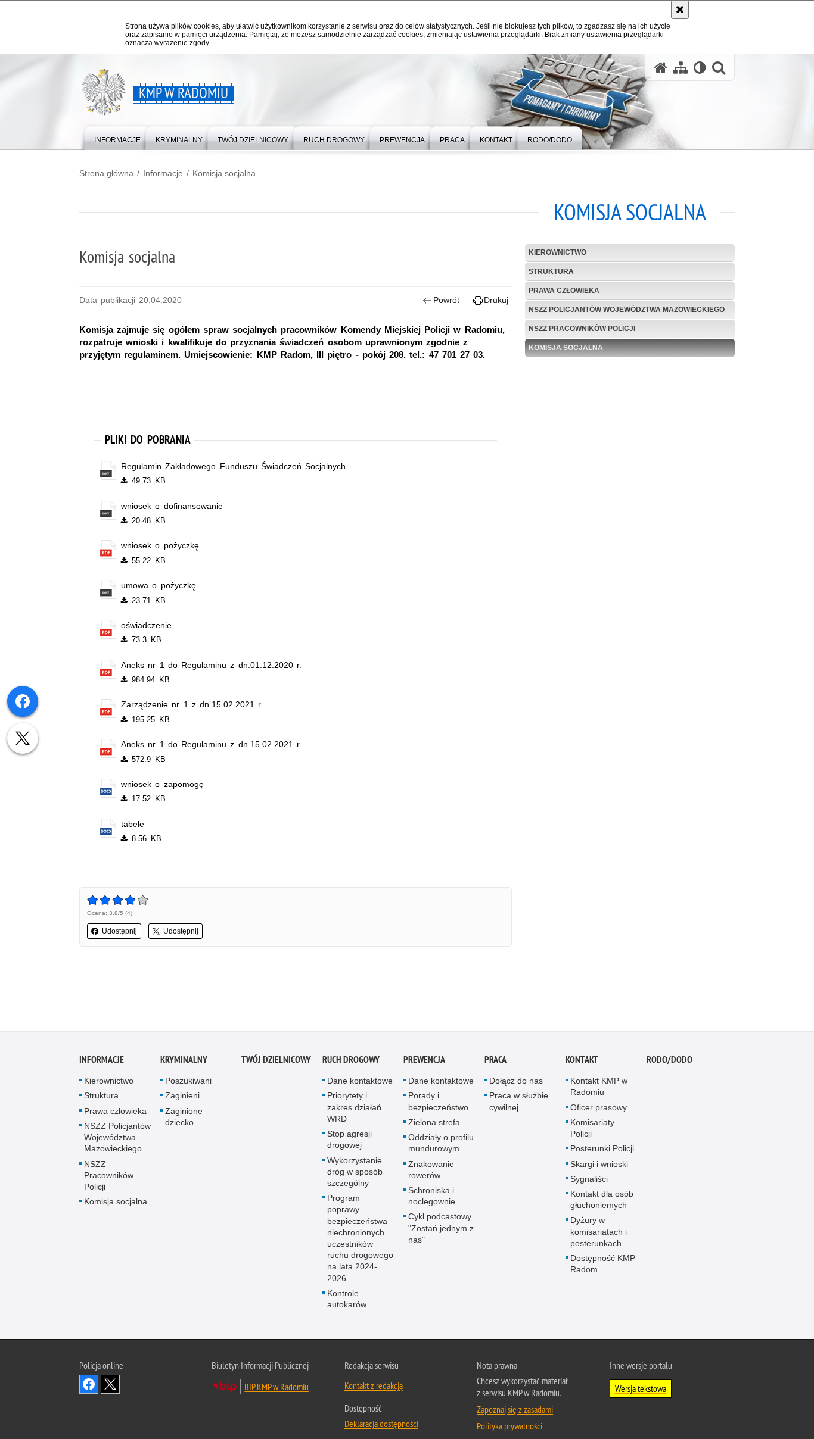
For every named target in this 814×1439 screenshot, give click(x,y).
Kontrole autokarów (346, 1299)
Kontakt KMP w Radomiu (598, 1086)
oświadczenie (146, 625)
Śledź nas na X (110, 1384)
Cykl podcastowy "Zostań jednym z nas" (441, 1228)
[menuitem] (117, 137)
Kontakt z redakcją (373, 1386)
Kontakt (582, 1060)
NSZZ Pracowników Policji (582, 328)
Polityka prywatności (509, 1426)
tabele (132, 824)
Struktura (551, 271)
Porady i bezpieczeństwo (438, 1101)
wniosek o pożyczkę (159, 545)
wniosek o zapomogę (162, 784)
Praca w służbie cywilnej (518, 1101)
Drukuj (496, 300)
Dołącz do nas (516, 1081)
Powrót (446, 300)
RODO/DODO (669, 1060)
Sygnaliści (589, 1179)
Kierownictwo (557, 252)
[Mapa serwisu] (680, 67)
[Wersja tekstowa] (700, 67)
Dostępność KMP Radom (602, 1264)
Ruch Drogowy (351, 1060)
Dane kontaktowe (360, 1081)
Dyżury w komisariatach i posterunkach (598, 1232)
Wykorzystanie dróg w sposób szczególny (355, 1172)
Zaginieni (182, 1096)
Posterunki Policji (602, 1149)
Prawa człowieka (564, 290)
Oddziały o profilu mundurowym (441, 1143)
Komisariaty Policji (592, 1128)
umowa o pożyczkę (158, 585)
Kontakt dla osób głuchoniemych (601, 1200)
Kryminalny (183, 1060)
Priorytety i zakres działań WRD (354, 1107)
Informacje (163, 173)
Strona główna (106, 173)
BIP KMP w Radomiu (276, 1387)
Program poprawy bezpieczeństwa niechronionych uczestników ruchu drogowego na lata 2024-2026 (360, 1238)
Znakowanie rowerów (431, 1169)
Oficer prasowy (598, 1108)
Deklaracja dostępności (381, 1424)
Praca (495, 1060)
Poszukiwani (188, 1081)
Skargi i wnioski (599, 1164)
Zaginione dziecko (184, 1117)
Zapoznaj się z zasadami (515, 1410)
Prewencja (424, 1060)
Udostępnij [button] (119, 931)
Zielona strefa (434, 1123)
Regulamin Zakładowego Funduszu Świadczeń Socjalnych (233, 466)
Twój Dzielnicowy (276, 1060)
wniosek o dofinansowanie (171, 506)
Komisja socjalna (224, 173)
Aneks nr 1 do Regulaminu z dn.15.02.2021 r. (211, 744)
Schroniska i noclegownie (431, 1196)
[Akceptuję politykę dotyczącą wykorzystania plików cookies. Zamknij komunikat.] (680, 9)
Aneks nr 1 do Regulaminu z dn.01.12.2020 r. (211, 665)
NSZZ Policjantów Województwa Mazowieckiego (627, 309)
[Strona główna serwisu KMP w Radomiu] (660, 67)
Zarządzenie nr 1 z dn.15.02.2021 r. (192, 704)
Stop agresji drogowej (349, 1139)
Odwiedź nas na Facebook (88, 1384)
